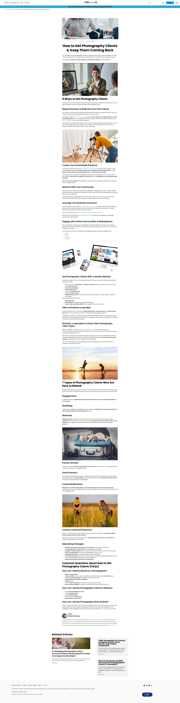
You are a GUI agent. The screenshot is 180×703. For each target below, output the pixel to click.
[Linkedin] (149, 685)
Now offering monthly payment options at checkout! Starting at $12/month (90, 7)
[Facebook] (144, 685)
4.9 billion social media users (89, 168)
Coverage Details (14, 2)
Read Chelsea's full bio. (111, 625)
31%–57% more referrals (68, 120)
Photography (15, 9)
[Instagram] (146, 685)
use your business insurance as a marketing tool (90, 212)
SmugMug (104, 608)
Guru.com (67, 237)
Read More (55, 663)
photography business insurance (87, 206)
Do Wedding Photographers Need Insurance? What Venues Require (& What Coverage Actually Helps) (71, 653)
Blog (10, 9)
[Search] (163, 3)
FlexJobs (67, 238)
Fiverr (66, 235)
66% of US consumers (79, 117)
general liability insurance (85, 215)
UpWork (67, 233)
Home (5, 9)
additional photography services (86, 329)
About (21, 2)
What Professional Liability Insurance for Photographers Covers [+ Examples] (111, 663)
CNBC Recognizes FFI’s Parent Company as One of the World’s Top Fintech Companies (111, 643)
